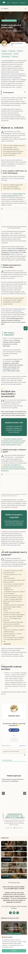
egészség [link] (3, 74)
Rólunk (8, 2)
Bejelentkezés (22, 745)
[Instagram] (17, 912)
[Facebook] (14, 912)
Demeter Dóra (9, 827)
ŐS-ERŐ (5, 843)
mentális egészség (7, 53)
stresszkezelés (6, 56)
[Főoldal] (4, 2)
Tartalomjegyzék (8, 92)
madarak (20, 51)
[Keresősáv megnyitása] (25, 8)
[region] (14, 944)
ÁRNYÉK (5, 849)
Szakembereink (14, 2)
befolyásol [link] (16, 77)
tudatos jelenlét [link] (17, 311)
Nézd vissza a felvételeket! (14, 933)
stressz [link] (3, 76)
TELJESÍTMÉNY (6, 859)
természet (15, 56)
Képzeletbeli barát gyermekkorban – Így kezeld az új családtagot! (15, 816)
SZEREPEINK (6, 854)
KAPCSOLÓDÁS (7, 870)
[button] (14, 730)
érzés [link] (18, 153)
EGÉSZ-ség (6, 876)
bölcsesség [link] (13, 252)
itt (1, 694)
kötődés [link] (21, 400)
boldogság (12, 51)
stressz (16, 53)
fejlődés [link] (10, 60)
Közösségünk (22, 2)
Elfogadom (14, 950)
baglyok (5, 51)
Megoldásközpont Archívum (9, 20)
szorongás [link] (6, 369)
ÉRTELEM (5, 865)
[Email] (10, 912)
